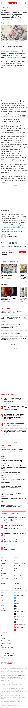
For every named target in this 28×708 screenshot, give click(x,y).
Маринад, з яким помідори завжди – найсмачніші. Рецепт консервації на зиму (14, 541)
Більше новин (13, 510)
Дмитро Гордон (20, 595)
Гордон (3, 7)
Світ (2, 568)
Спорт (2, 570)
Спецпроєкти (17, 588)
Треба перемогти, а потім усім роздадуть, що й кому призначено (12, 332)
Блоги (15, 568)
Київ (2, 595)
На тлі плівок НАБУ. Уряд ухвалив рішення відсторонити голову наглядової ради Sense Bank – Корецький (14, 416)
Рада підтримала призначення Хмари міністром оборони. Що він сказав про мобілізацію (15, 431)
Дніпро (3, 608)
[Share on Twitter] (13, 243)
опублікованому (13, 57)
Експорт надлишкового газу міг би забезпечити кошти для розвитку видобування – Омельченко (11, 487)
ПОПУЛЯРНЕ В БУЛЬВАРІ (9, 513)
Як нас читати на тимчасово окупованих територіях (7, 647)
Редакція (3, 638)
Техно (2, 575)
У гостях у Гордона (19, 565)
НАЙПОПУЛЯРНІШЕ (7, 394)
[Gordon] (13, 3)
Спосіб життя (4, 578)
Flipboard (18, 619)
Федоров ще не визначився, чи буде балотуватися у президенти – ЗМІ (11, 505)
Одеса (2, 600)
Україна (3, 246)
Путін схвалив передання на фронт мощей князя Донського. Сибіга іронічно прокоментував (13, 481)
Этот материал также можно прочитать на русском (15, 22)
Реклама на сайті (5, 640)
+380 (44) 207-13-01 (9, 653)
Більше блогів (13, 344)
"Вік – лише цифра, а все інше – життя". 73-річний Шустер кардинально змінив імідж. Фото (15, 519)
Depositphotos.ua (21, 675)
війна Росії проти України (20, 246)
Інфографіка (4, 583)
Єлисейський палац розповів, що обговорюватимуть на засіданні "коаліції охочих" (12, 474)
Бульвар (4, 284)
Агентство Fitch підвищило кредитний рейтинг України (9, 275)
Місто (2, 592)
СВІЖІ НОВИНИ (6, 445)
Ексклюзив (16, 575)
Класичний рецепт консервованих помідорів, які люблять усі (8, 298)
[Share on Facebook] (10, 243)
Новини (3, 557)
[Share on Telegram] (16, 243)
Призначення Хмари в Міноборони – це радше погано (14, 424)
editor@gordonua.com (10, 658)
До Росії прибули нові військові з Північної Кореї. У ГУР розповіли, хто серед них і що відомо (13, 467)
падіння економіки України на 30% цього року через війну (14, 227)
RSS (17, 622)
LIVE (15, 573)
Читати (23, 252)
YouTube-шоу (17, 585)
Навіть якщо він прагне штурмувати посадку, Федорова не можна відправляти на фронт (13, 326)
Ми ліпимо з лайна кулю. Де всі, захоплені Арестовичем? (12, 311)
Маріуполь (3, 610)
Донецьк (3, 603)
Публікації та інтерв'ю (19, 563)
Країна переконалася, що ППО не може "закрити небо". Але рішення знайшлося (14, 400)
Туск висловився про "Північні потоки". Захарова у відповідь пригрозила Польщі (13, 450)
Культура (3, 573)
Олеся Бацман (20, 614)
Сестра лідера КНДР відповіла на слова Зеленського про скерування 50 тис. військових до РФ (15, 408)
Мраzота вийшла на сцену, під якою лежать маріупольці (13, 338)
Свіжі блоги (5, 308)
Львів (2, 597)
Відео (15, 580)
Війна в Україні (5, 560)
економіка (10, 246)
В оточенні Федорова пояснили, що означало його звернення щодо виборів (13, 461)
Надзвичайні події (5, 580)
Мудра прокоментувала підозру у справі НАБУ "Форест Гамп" (13, 493)
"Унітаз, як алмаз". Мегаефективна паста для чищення (14, 548)
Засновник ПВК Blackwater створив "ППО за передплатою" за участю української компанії (13, 500)
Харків (2, 605)
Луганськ (3, 613)
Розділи (16, 557)
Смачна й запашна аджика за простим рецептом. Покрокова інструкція (15, 534)
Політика (3, 563)
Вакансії (3, 635)
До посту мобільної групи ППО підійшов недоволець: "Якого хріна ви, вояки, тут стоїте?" (14, 318)
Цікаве (2, 585)
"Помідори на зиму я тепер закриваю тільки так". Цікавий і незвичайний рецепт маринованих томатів (14, 527)
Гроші (7, 7)
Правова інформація (6, 643)
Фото (15, 578)
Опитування (17, 583)
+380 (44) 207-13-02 (9, 656)
